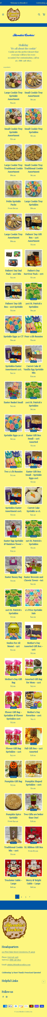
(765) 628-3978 (13, 957)
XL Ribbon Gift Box (33, 847)
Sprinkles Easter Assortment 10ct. (13, 509)
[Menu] (3, 14)
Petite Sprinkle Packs (13, 203)
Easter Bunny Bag (13, 576)
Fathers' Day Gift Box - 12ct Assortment (33, 237)
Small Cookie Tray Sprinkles (34, 130)
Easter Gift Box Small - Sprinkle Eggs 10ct (34, 474)
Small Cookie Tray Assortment (34, 94)
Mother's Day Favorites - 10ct (33, 714)
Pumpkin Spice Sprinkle (13, 816)
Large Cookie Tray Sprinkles (33, 203)
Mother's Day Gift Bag (13, 681)
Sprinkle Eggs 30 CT (13, 336)
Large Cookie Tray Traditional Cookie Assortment (13, 168)
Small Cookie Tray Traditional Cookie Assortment (33, 168)
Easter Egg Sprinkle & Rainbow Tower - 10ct (13, 544)
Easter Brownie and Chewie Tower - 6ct (33, 578)
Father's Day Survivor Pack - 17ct (33, 272)
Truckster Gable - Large (13, 882)
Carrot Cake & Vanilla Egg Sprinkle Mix (34, 369)
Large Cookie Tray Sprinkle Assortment (13, 96)
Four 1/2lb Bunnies (33, 336)
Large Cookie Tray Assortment (13, 236)
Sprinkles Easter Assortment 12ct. (13, 367)
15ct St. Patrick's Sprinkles (33, 542)
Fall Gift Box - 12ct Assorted (34, 750)
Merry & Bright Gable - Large (33, 882)
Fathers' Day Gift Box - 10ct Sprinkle (13, 305)
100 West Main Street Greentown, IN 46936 (18, 952)
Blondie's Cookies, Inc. (26, 1011)
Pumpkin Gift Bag (13, 781)
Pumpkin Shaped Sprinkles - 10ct (33, 783)
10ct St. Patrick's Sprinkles (13, 611)
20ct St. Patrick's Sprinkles (33, 404)
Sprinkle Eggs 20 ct (13, 435)
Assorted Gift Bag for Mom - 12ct (33, 681)
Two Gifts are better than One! (33, 816)
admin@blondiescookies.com (18, 964)
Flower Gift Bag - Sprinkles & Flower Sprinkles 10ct (13, 715)
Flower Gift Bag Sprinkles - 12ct (13, 750)
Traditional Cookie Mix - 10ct (13, 849)
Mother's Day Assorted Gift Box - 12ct (33, 646)
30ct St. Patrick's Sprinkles (33, 305)
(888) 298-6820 (15, 960)
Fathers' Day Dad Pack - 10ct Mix (13, 272)
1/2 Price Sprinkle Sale (33, 611)
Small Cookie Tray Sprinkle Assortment (13, 132)
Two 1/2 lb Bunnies (13, 471)
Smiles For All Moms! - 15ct (13, 644)
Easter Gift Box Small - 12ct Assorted (33, 438)
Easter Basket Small (13, 402)
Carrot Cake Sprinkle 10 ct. (34, 509)
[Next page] (30, 897)
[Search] (39, 14)
